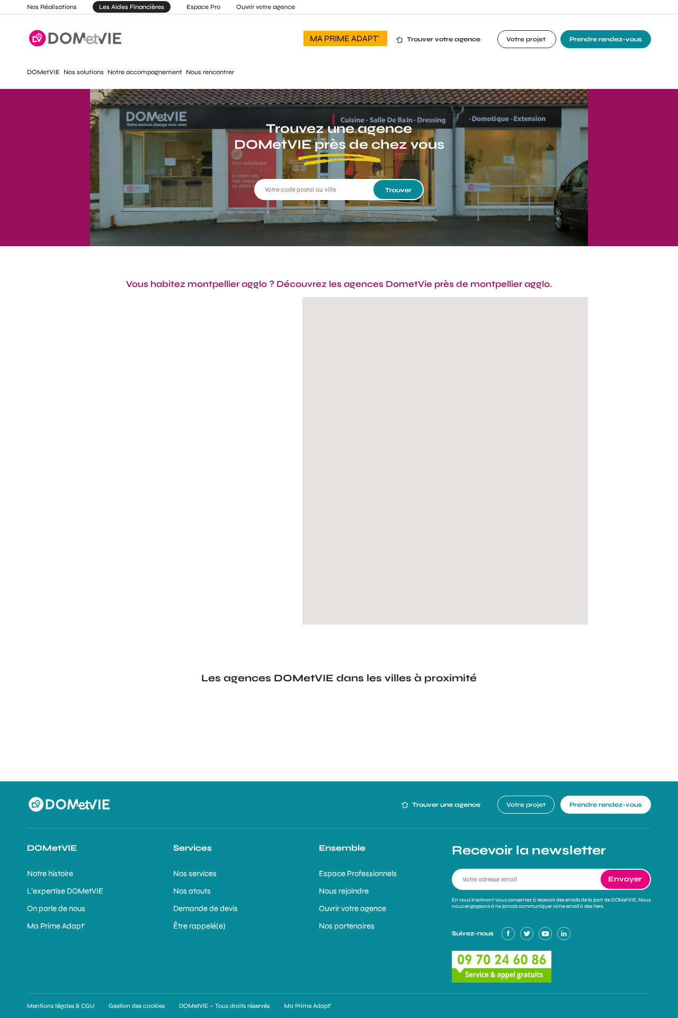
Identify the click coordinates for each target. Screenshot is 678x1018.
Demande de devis (205, 908)
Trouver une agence (445, 804)
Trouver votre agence (443, 39)
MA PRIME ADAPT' (345, 38)
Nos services (195, 873)
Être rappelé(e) (199, 926)
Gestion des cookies (137, 1006)
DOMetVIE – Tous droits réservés (224, 1006)
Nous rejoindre (344, 891)
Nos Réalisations (52, 7)
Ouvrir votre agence (265, 7)
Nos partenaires (346, 926)
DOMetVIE (52, 848)
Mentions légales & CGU (60, 1006)
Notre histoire (50, 873)
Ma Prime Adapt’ (56, 926)
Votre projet (526, 39)
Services (192, 848)
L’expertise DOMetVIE (65, 891)
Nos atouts (192, 891)
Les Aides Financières (131, 7)
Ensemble (342, 848)
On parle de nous (56, 908)
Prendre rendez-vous (605, 39)
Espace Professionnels (358, 873)
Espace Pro (203, 7)
